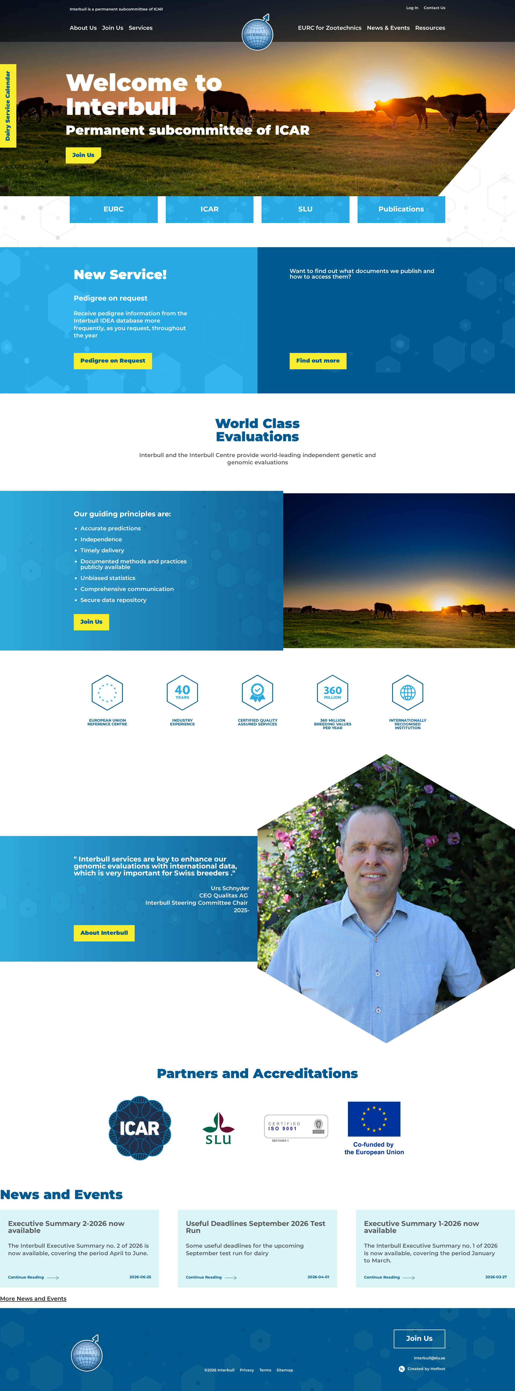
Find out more (318, 361)
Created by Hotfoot (426, 1369)
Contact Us (434, 8)
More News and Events (33, 1299)
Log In (412, 8)
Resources (430, 28)
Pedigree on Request (112, 361)
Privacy (247, 1370)
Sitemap (285, 1370)
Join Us (112, 28)
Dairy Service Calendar (8, 106)
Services (141, 28)
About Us (83, 28)
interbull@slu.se (429, 1358)
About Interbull (104, 933)
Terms (265, 1370)
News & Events (388, 28)
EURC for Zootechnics (330, 28)
